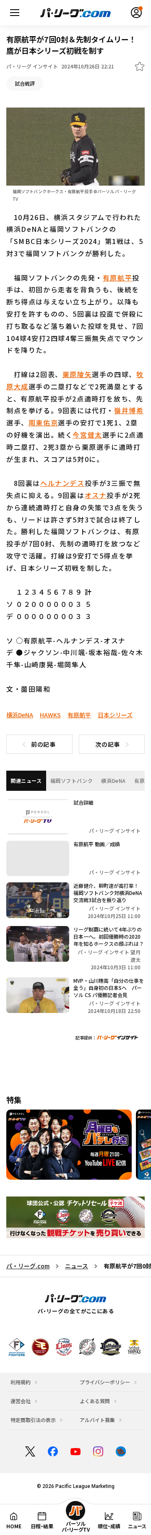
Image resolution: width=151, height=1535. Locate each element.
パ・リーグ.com (27, 1266)
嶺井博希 (128, 410)
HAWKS (50, 715)
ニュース (76, 1266)
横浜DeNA (19, 715)
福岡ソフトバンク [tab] (71, 780)
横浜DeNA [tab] (113, 780)
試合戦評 (25, 83)
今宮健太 (87, 435)
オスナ (96, 495)
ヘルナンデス (62, 483)
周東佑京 (43, 422)
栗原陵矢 (77, 374)
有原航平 (117, 278)
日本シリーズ (115, 715)
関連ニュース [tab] (26, 780)
